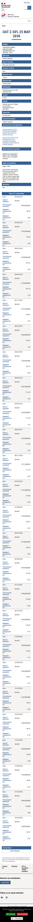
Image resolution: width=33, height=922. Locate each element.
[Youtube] (2, 898)
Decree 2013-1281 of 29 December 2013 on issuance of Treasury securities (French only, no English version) (11, 141)
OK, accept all (11, 914)
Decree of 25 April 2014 (10, 154)
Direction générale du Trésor (16, 906)
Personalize (18, 918)
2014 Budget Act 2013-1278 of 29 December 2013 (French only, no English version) (10, 132)
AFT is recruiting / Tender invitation (25, 868)
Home (4, 26)
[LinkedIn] (7, 898)
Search (29, 7)
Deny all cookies (22, 914)
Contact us (4, 867)
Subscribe (5, 883)
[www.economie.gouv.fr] (6, 7)
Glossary (14, 866)
